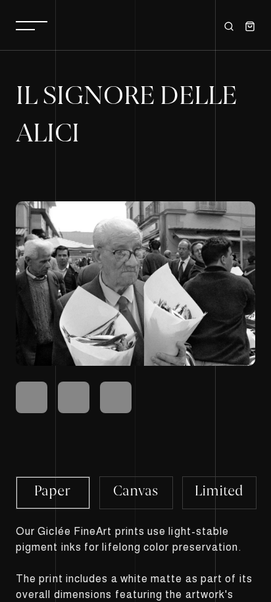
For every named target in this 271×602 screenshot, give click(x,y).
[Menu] (31, 25)
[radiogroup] (135, 492)
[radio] (53, 492)
